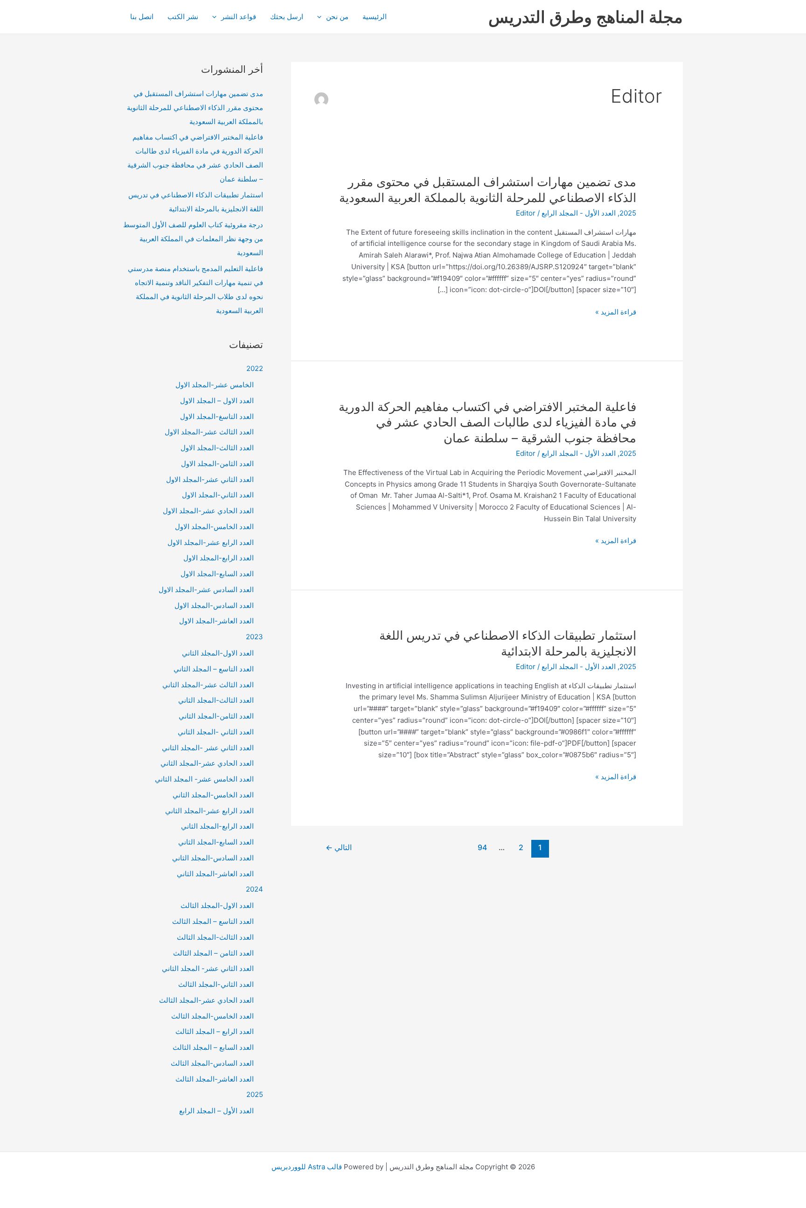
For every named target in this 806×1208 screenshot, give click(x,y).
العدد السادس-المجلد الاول (214, 605)
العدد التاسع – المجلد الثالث (213, 921)
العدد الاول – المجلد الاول (217, 400)
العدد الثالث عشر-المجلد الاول (209, 431)
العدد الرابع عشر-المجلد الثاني (209, 810)
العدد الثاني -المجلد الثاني (216, 731)
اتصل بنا (141, 16)
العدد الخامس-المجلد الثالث (212, 1016)
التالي (339, 847)
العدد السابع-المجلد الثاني (216, 842)
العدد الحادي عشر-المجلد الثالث (206, 1000)
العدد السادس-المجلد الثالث (212, 1063)
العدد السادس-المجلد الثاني (213, 857)
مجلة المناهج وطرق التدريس (585, 17)
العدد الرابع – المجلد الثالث (214, 1031)
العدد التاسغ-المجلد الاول (217, 416)
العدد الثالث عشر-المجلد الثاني (208, 684)
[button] (321, 16)
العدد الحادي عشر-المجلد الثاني (207, 763)
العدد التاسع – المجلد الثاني (214, 668)
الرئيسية (374, 16)
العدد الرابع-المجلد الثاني (217, 826)
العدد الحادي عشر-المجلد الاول (208, 510)
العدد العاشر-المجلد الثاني (215, 873)
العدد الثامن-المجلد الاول (217, 463)
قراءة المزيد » (615, 312)
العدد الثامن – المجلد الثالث (213, 953)
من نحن (337, 16)
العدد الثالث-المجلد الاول (217, 447)
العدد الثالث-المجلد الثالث (215, 937)
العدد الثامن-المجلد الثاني (216, 716)
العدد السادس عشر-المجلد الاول (206, 589)
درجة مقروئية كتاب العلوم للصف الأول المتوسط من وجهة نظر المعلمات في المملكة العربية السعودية (193, 238)
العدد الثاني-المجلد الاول (218, 494)
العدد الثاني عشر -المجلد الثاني (208, 747)
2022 (254, 368)
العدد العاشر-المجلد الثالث (214, 1079)
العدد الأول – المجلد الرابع (216, 1110)
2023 (254, 636)
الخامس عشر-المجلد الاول (214, 384)
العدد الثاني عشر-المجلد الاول (210, 479)
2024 (254, 889)
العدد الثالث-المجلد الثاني (216, 700)
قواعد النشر (238, 16)
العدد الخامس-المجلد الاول (214, 526)
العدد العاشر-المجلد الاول (216, 620)
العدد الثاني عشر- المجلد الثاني (208, 968)
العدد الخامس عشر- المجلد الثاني (204, 779)
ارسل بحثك (286, 16)
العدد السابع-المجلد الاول (217, 573)
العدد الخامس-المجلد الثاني (213, 794)
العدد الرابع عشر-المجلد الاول (210, 542)
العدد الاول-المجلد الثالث (217, 905)
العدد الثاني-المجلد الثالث (216, 984)
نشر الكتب (182, 16)
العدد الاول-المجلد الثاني (218, 653)
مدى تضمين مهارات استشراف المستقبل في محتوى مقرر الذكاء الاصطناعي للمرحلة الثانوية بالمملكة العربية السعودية (195, 107)
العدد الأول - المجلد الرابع (579, 213)
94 (482, 847)
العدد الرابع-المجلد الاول (218, 557)
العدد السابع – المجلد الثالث (213, 1047)
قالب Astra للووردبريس (306, 1166)
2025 (627, 213)
